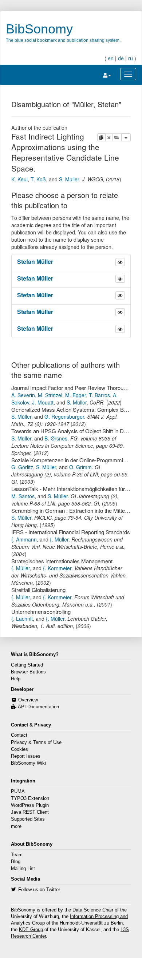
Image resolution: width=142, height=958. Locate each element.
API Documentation (38, 706)
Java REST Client (30, 812)
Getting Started (27, 665)
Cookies (19, 749)
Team (17, 854)
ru (130, 58)
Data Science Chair (92, 910)
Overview (28, 700)
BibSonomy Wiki (28, 763)
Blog (15, 861)
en (111, 58)
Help (15, 678)
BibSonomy (39, 28)
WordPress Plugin (30, 805)
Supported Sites (28, 819)
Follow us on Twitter (39, 889)
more (16, 826)
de (121, 58)
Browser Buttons (28, 672)
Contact (19, 735)
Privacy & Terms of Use (36, 742)
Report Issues (25, 756)
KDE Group (31, 929)
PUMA (18, 791)
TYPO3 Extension (30, 798)
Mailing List (23, 868)
